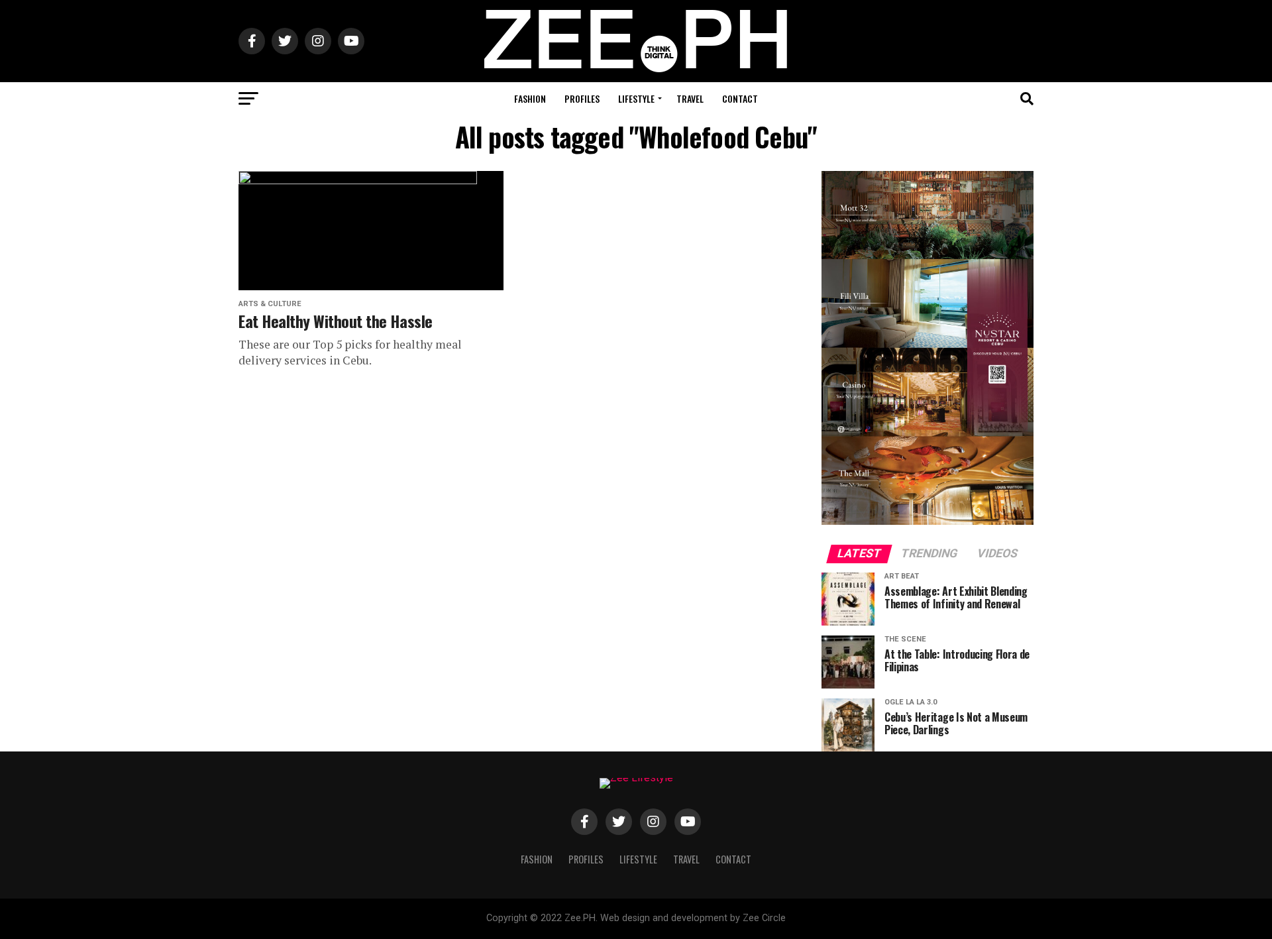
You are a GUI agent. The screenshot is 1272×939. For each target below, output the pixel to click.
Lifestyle (636, 98)
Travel (690, 98)
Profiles (582, 98)
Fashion (530, 98)
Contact (740, 98)
